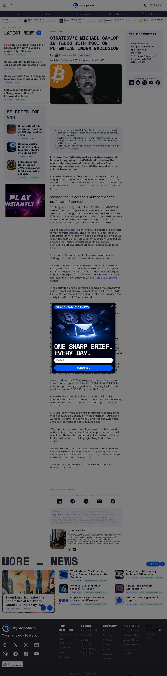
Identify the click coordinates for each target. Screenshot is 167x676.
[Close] (112, 305)
